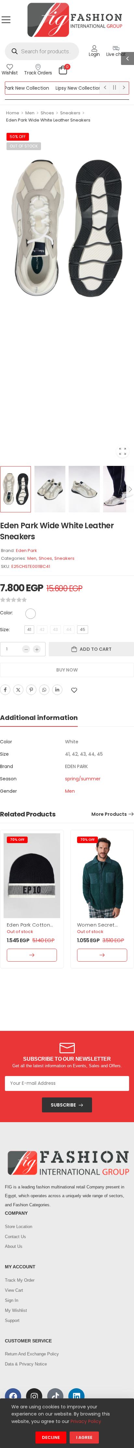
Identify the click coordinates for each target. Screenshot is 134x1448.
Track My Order (19, 1280)
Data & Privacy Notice (26, 1364)
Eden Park (26, 550)
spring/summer (82, 778)
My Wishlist (16, 1310)
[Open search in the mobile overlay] (42, 51)
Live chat (116, 54)
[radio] (30, 614)
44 (69, 629)
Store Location (18, 1226)
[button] (6, 19)
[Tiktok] (55, 1396)
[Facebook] (5, 690)
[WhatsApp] (44, 690)
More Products (109, 814)
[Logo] (74, 19)
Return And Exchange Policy (32, 1354)
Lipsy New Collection (67, 88)
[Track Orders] (38, 67)
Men (29, 113)
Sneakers (70, 113)
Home (12, 113)
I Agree (84, 1438)
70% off (17, 839)
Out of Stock (24, 146)
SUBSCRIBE (63, 1105)
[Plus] (37, 649)
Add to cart (96, 649)
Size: (5, 629)
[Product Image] (67, 228)
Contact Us (15, 1236)
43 (55, 629)
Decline (51, 1438)
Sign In (11, 1300)
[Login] (94, 48)
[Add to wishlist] (74, 690)
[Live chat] (116, 48)
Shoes (47, 113)
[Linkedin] (57, 690)
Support (12, 1320)
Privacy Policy (86, 1421)
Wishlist (10, 73)
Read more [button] (32, 955)
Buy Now (67, 670)
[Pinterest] (31, 690)
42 (42, 629)
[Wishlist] (10, 67)
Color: (6, 612)
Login (94, 54)
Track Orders (38, 73)
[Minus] (26, 649)
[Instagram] (34, 1396)
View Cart (14, 1290)
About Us (13, 1246)
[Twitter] (18, 690)
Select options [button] (102, 955)
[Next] (130, 489)
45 (82, 629)
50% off (18, 136)
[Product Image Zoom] (122, 451)
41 (29, 629)
